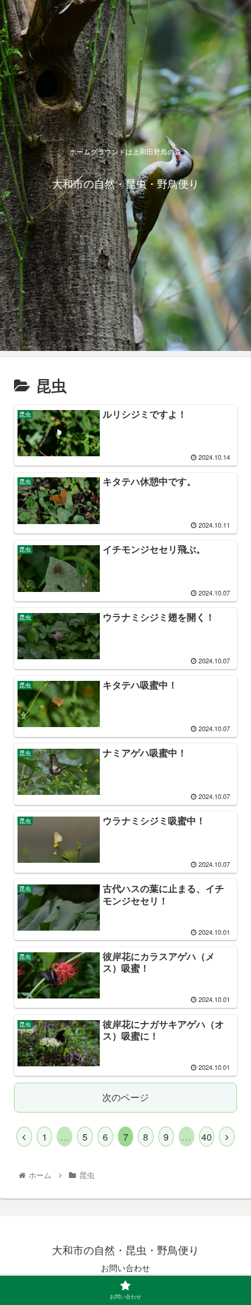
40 (206, 1137)
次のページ (125, 1097)
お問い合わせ (125, 1267)
